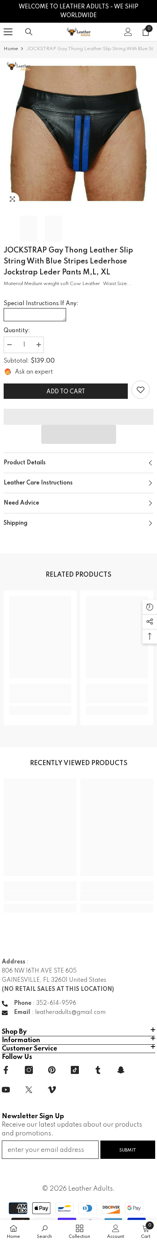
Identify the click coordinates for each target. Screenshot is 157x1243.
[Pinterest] (52, 1070)
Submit (127, 1150)
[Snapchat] (121, 1070)
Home (11, 48)
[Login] (128, 32)
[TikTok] (75, 1070)
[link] (140, 390)
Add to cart (65, 392)
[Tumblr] (98, 1070)
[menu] (8, 31)
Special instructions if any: (41, 304)
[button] (78, 434)
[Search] (28, 31)
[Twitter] (29, 1089)
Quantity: (17, 331)
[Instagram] (29, 1070)
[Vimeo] (52, 1089)
